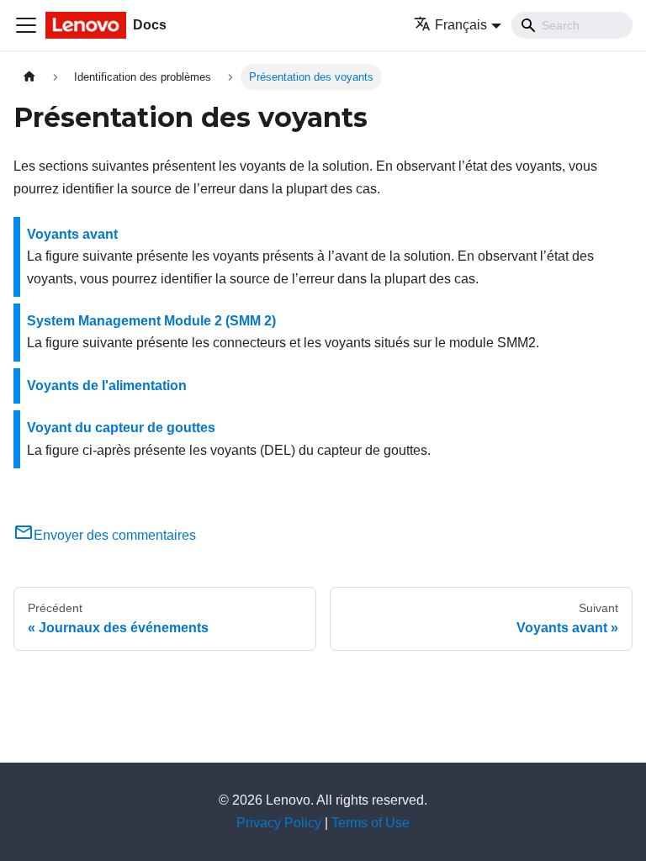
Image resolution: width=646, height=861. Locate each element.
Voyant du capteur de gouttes (121, 427)
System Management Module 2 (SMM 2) (151, 321)
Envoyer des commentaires (115, 535)
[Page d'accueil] (29, 77)
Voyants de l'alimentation (107, 385)
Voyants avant (72, 234)
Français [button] (461, 25)
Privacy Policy (278, 823)
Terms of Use (370, 823)
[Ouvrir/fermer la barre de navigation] (26, 25)
